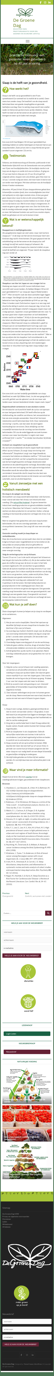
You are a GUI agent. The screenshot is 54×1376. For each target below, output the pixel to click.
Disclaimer (6, 1219)
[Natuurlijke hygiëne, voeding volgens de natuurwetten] (27, 1123)
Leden (4, 1222)
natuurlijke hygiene (21, 502)
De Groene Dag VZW (10, 1214)
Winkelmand (7, 1224)
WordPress (38, 1364)
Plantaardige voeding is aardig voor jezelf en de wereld (24, 1100)
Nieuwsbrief (11, 1052)
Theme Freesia (28, 1364)
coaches (28, 777)
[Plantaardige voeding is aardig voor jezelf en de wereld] (27, 1086)
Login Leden (11, 1034)
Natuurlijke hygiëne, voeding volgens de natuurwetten (21, 1138)
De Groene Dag (8, 1364)
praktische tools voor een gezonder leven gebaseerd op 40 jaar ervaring (27, 59)
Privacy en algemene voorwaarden (15, 1216)
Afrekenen (6, 1227)
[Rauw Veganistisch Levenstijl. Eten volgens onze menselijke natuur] (27, 1161)
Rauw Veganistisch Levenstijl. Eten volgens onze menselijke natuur (24, 1175)
